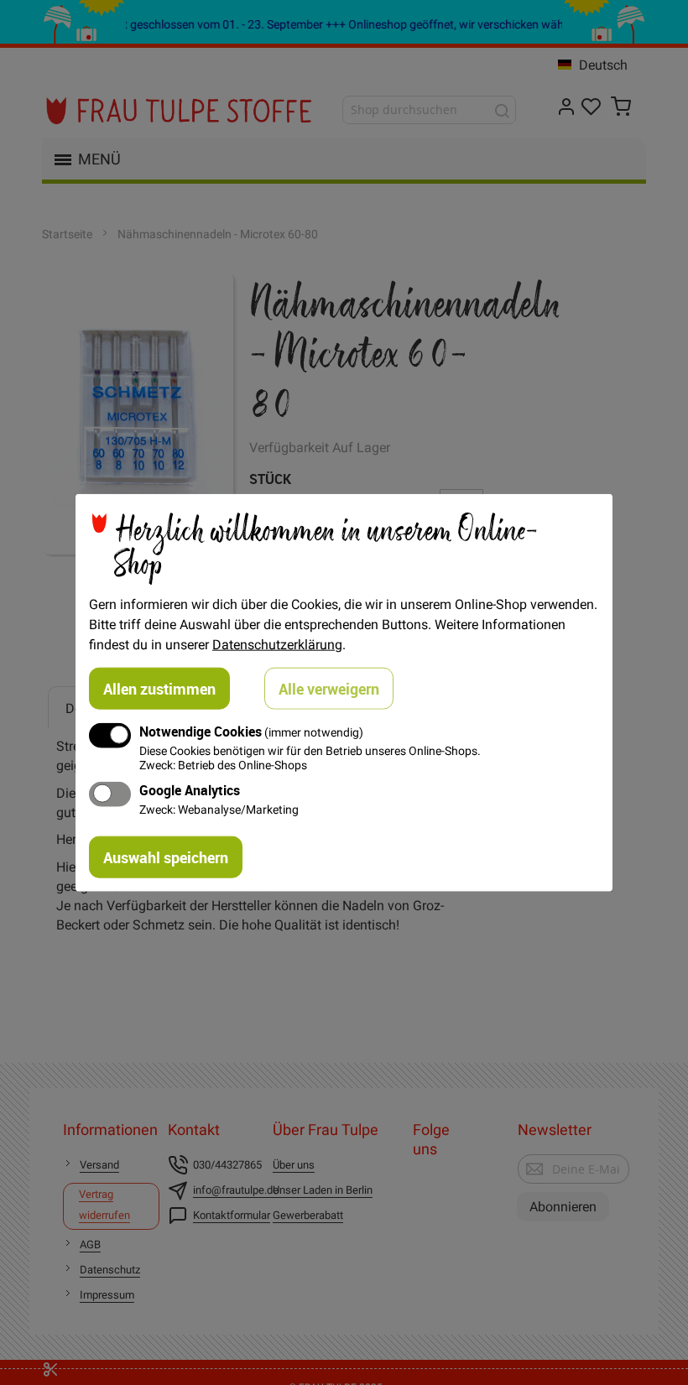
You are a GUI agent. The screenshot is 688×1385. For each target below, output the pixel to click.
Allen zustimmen (159, 688)
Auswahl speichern (165, 857)
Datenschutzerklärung (277, 643)
